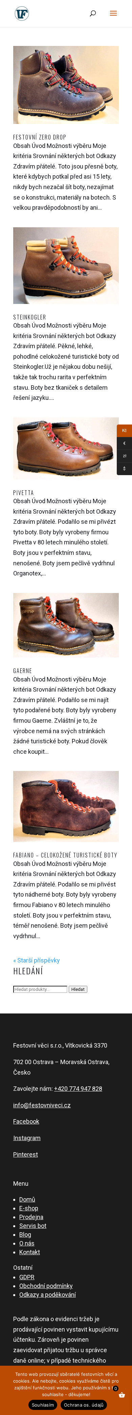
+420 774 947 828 (78, 1088)
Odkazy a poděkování (47, 1294)
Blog (25, 1234)
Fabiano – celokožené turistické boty (65, 855)
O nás (27, 1243)
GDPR (27, 1277)
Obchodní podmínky (46, 1285)
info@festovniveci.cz (42, 1105)
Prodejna (31, 1216)
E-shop (28, 1208)
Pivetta (23, 493)
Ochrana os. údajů (84, 1405)
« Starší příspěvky (36, 960)
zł (121, 457)
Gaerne (22, 671)
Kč (122, 431)
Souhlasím (43, 1405)
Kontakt (29, 1252)
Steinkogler (29, 317)
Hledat (78, 989)
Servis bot (32, 1225)
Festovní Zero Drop (40, 137)
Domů (27, 1199)
